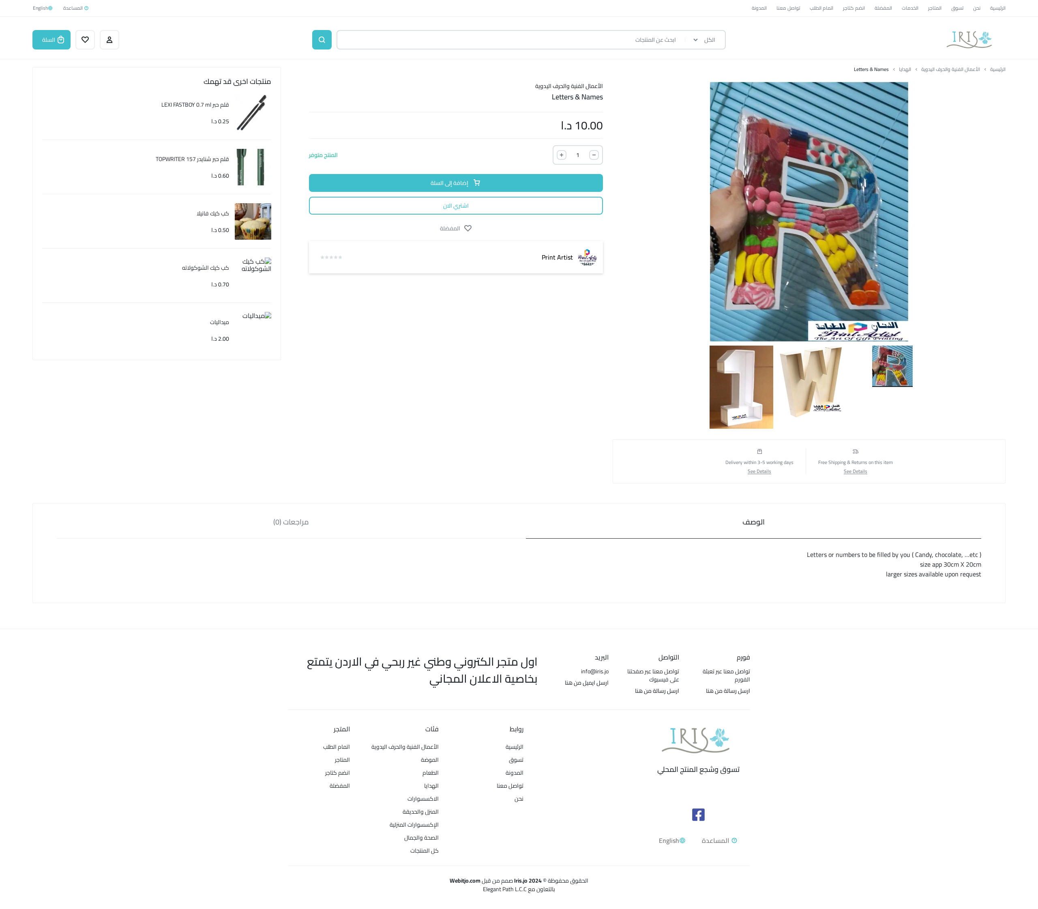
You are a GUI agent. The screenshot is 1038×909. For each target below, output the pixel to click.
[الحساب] (109, 39)
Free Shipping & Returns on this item (855, 462)
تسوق (957, 8)
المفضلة (883, 8)
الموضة (430, 759)
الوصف (753, 522)
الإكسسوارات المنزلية (414, 824)
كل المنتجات (424, 850)
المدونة (759, 8)
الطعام (430, 772)
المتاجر (934, 8)
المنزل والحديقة (421, 811)
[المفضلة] (85, 39)
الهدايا (905, 69)
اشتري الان (456, 205)
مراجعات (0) (291, 522)
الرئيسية (998, 8)
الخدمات (910, 8)
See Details (855, 471)
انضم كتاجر (854, 8)
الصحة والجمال (421, 837)
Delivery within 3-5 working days (759, 462)
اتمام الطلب (821, 8)
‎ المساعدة (73, 8)
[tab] (754, 521)
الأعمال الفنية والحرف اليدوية (950, 69)
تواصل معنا (788, 8)
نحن (976, 8)
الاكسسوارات (423, 798)
